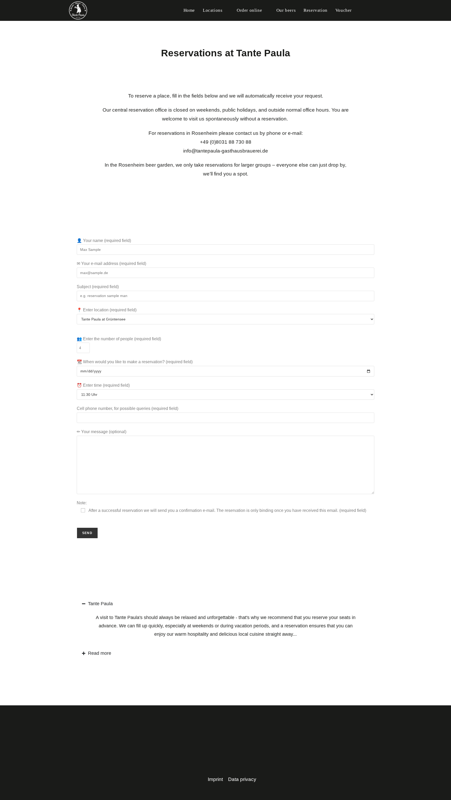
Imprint (215, 779)
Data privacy (242, 779)
